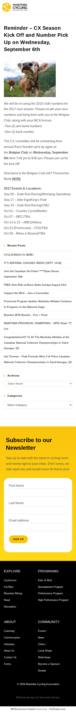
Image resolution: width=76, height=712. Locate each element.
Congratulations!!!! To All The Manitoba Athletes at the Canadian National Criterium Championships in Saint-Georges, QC (36, 343)
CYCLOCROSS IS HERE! (19, 254)
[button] (55, 7)
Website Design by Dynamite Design (38, 697)
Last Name (16, 503)
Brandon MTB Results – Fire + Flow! (26, 315)
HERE (16, 179)
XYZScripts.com (57, 709)
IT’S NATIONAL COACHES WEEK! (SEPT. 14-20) (32, 263)
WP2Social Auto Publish (23, 709)
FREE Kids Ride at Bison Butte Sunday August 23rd (35, 284)
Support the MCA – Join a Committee (26, 293)
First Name (16, 485)
